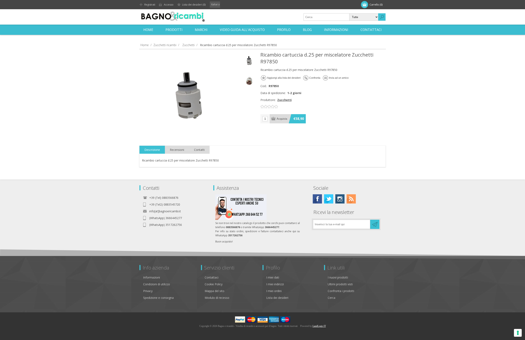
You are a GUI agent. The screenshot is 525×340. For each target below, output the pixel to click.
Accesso (168, 4)
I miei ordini (274, 291)
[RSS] (351, 199)
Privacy (148, 291)
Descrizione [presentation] (152, 150)
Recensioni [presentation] (177, 150)
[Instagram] (340, 199)
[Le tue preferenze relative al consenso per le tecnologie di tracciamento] (518, 333)
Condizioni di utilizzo (156, 284)
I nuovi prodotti (338, 277)
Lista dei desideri (277, 298)
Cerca (331, 298)
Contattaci (211, 277)
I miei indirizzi (275, 284)
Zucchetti (284, 100)
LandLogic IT (319, 326)
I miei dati (272, 277)
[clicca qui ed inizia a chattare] (241, 219)
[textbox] (326, 17)
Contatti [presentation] (199, 150)
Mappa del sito (214, 291)
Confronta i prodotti (341, 291)
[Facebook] (317, 199)
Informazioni (151, 277)
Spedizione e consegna (158, 298)
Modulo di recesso (217, 298)
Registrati (149, 4)
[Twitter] (328, 199)
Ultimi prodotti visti (340, 284)
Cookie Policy (214, 284)
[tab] (152, 150)
